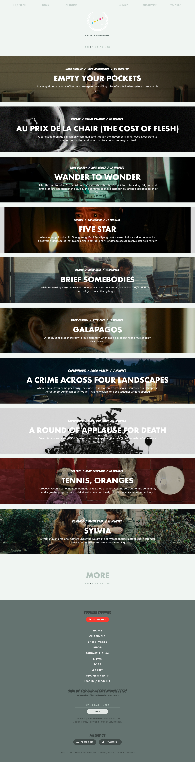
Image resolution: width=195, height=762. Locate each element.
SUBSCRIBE (99, 619)
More (97, 575)
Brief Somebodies (97, 279)
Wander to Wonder (97, 177)
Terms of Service (107, 721)
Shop (97, 647)
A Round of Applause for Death (97, 430)
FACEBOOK (87, 742)
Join (97, 711)
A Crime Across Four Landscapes (98, 380)
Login (89, 681)
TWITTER (112, 742)
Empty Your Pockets (97, 78)
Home (97, 630)
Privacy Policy (87, 721)
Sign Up (104, 681)
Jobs (97, 664)
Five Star (97, 229)
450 (108, 46)
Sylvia (97, 530)
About (97, 670)
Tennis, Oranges (97, 480)
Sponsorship (97, 675)
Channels (97, 636)
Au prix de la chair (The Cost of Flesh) (97, 128)
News (97, 658)
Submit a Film (97, 653)
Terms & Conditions (126, 752)
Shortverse (97, 641)
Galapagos (97, 329)
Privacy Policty (107, 752)
